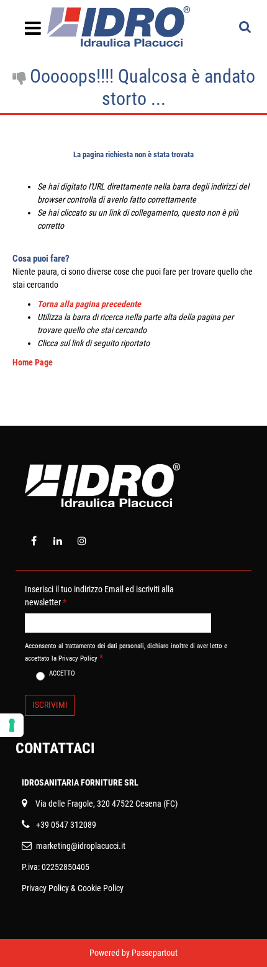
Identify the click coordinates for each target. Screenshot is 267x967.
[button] (50, 705)
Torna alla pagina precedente (89, 304)
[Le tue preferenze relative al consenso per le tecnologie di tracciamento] (12, 725)
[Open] (33, 32)
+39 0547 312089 (66, 825)
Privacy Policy (45, 888)
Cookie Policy (101, 888)
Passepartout (155, 953)
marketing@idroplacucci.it (80, 846)
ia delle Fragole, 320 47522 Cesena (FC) (109, 804)
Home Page (32, 362)
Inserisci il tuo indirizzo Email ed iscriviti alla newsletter (99, 595)
